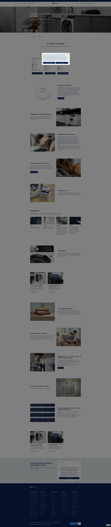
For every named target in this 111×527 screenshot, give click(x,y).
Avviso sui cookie (57, 60)
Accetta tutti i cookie (62, 62)
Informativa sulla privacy (62, 60)
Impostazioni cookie (49, 62)
